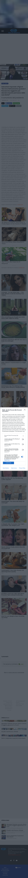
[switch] (22, 439)
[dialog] (14, 439)
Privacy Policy (22, 468)
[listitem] (14, 436)
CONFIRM (8, 462)
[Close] (25, 410)
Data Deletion (6, 468)
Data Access (14, 468)
